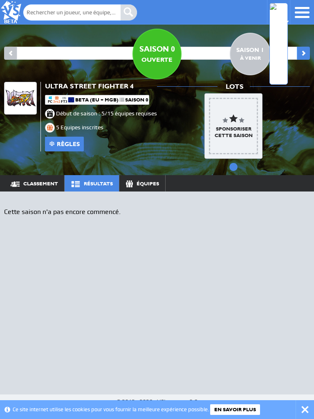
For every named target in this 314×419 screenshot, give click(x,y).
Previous (10, 53)
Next (303, 53)
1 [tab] (233, 167)
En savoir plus (235, 409)
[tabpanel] (233, 126)
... (296, 183)
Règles (68, 144)
